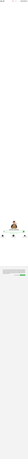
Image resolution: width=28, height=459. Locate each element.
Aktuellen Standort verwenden (14, 233)
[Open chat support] (4, 1)
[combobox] (13, 231)
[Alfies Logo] (1, 1)
